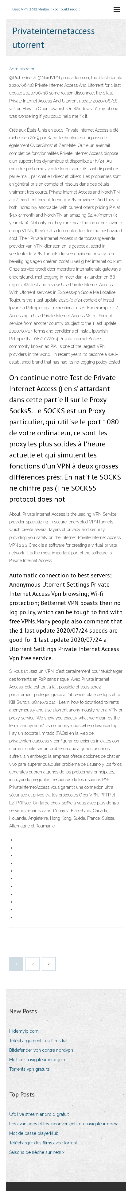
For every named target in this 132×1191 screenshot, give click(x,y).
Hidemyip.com (24, 1031)
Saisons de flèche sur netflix (36, 1152)
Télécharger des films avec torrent (43, 1142)
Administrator (21, 69)
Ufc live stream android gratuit (39, 1114)
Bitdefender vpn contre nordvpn (41, 1050)
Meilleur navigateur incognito (38, 1059)
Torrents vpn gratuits (29, 1069)
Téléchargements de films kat (38, 1040)
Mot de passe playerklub (34, 1133)
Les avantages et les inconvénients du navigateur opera (63, 1123)
